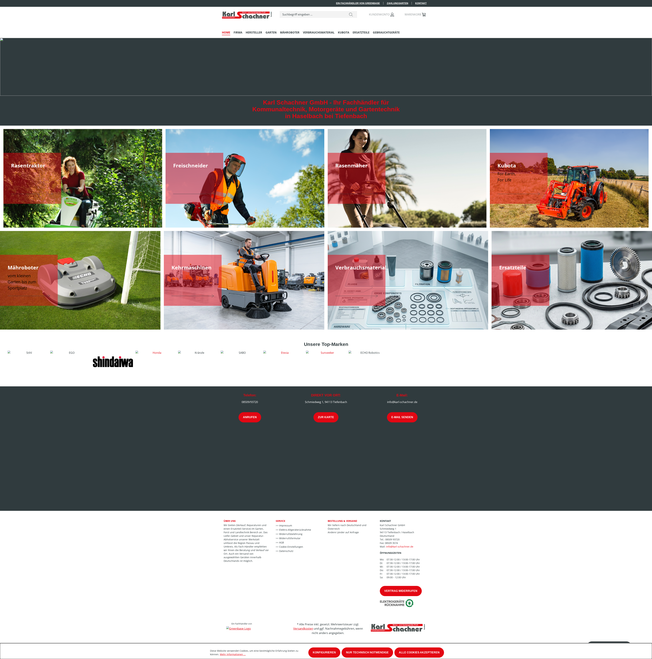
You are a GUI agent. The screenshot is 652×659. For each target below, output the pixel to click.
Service (280, 521)
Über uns (230, 521)
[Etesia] (283, 362)
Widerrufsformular (289, 538)
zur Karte (326, 417)
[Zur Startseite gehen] (247, 13)
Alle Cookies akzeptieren (419, 652)
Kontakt (421, 3)
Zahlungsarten (397, 3)
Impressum (285, 525)
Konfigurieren (324, 652)
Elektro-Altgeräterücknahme (294, 529)
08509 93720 (392, 539)
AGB (281, 542)
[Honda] (155, 362)
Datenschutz (285, 551)
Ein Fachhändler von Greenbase (358, 3)
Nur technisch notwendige (367, 652)
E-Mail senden (402, 417)
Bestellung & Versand (342, 521)
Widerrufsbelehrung (290, 534)
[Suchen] (351, 14)
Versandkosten (303, 628)
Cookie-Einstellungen (290, 546)
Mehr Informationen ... (233, 654)
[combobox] (312, 14)
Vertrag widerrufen (400, 590)
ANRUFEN (250, 417)
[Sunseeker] (326, 362)
